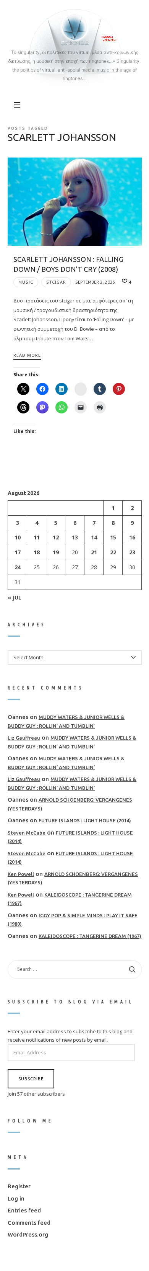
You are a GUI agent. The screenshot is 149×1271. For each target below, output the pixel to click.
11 (36, 537)
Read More (27, 355)
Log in (16, 1198)
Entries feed (24, 1210)
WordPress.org (28, 1234)
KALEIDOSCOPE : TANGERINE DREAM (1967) (90, 936)
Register (19, 1186)
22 (113, 552)
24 (17, 567)
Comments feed (29, 1222)
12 (55, 537)
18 (36, 552)
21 (94, 552)
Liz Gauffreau (24, 737)
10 (17, 537)
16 (132, 537)
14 (94, 537)
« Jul (14, 597)
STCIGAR (56, 282)
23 (132, 552)
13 (74, 537)
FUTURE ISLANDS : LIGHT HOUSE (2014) (85, 820)
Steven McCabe (26, 832)
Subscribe (31, 1078)
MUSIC (25, 282)
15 (113, 537)
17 (17, 552)
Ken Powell (21, 874)
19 (55, 552)
